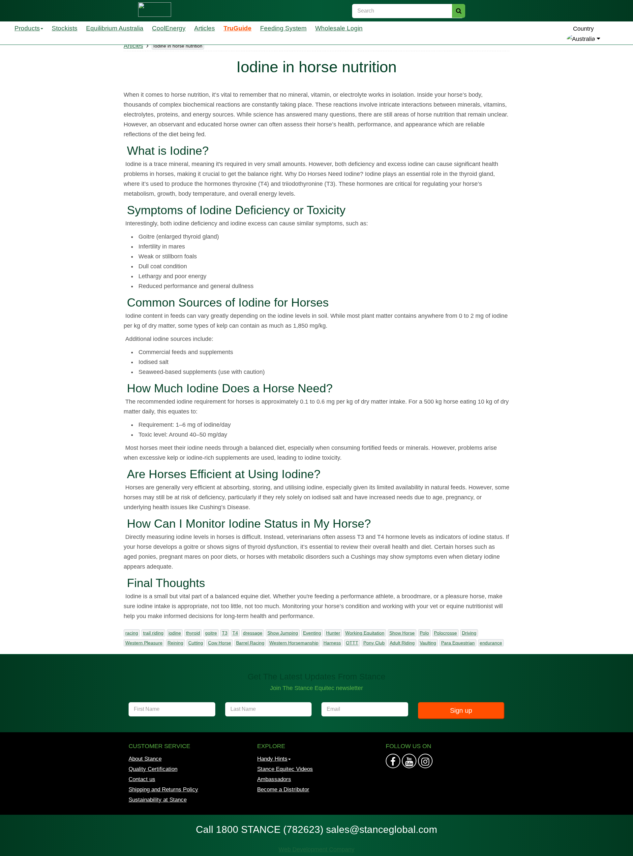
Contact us (142, 779)
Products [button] (27, 28)
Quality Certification (153, 769)
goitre (211, 633)
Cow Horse (219, 642)
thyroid (193, 633)
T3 (224, 633)
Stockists (64, 28)
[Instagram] (409, 761)
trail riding (153, 633)
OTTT (352, 642)
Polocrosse (445, 633)
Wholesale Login (339, 28)
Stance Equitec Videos (285, 769)
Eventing (312, 633)
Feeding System (283, 28)
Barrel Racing (250, 642)
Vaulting (428, 642)
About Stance (145, 759)
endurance (491, 642)
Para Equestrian (458, 642)
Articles (204, 28)
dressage (252, 633)
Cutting (195, 642)
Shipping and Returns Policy (163, 789)
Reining (175, 642)
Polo (424, 633)
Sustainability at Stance (158, 800)
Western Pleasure (144, 642)
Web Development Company (316, 849)
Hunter (333, 633)
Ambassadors (274, 779)
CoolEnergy (169, 28)
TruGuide (238, 28)
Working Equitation (364, 633)
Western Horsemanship (293, 642)
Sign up (461, 710)
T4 (235, 633)
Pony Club (374, 642)
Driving (469, 633)
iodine (174, 633)
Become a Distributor (283, 789)
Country (583, 28)
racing (131, 633)
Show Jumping (282, 633)
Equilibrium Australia (114, 28)
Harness (332, 642)
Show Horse (402, 633)
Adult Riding (402, 642)
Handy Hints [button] (272, 759)
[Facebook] (393, 761)
